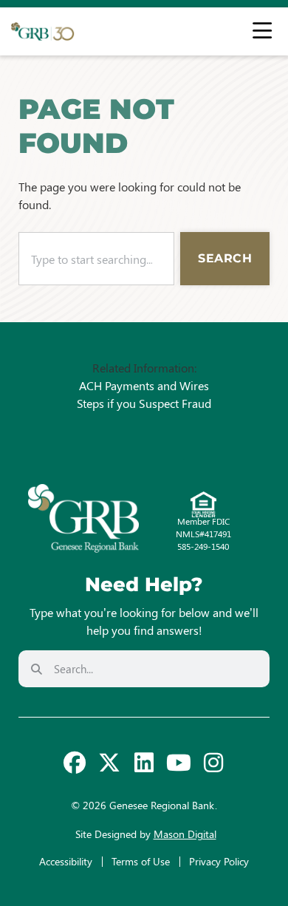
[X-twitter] (109, 762)
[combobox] (96, 258)
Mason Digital (185, 834)
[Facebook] (74, 762)
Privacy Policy (219, 861)
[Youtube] (178, 762)
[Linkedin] (144, 762)
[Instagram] (213, 762)
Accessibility (65, 861)
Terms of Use (141, 861)
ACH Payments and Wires (144, 385)
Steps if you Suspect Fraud (144, 403)
